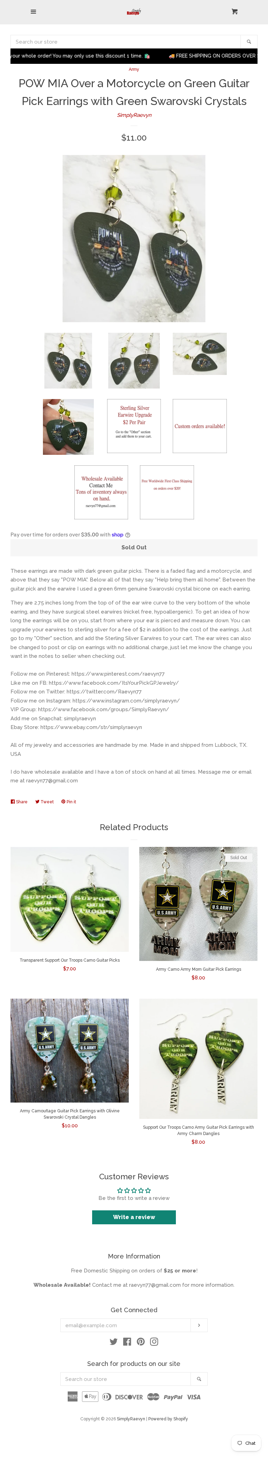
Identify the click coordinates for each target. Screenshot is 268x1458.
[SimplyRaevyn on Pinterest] (140, 1343)
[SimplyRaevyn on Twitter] (114, 1343)
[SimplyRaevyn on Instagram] (154, 1343)
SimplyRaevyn (134, 115)
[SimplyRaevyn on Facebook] (127, 1343)
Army (134, 69)
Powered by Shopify (168, 1418)
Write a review (134, 1217)
